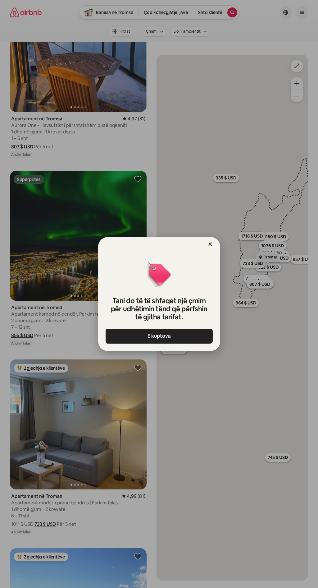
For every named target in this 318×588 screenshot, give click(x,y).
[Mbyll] (210, 244)
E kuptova (159, 336)
